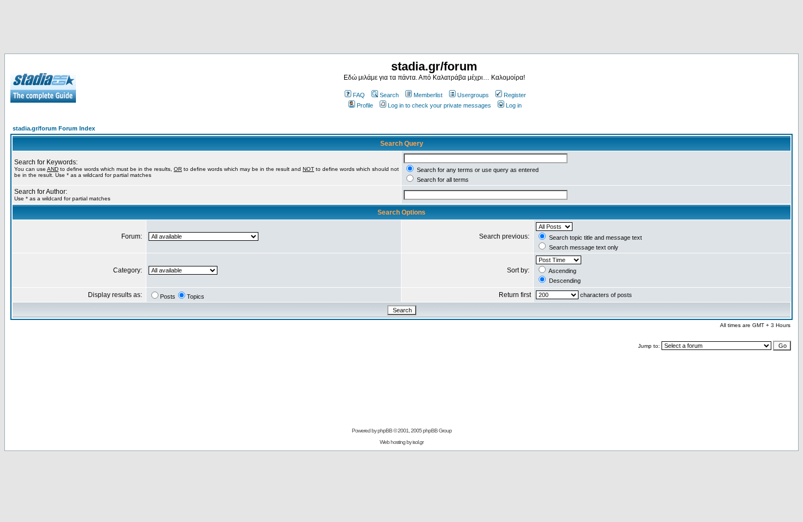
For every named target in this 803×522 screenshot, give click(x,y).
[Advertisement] (401, 29)
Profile (365, 105)
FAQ (359, 95)
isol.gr (417, 442)
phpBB (384, 431)
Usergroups (473, 95)
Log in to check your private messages (439, 105)
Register (515, 95)
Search (389, 95)
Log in (514, 105)
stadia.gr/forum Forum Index (54, 128)
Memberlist (428, 95)
